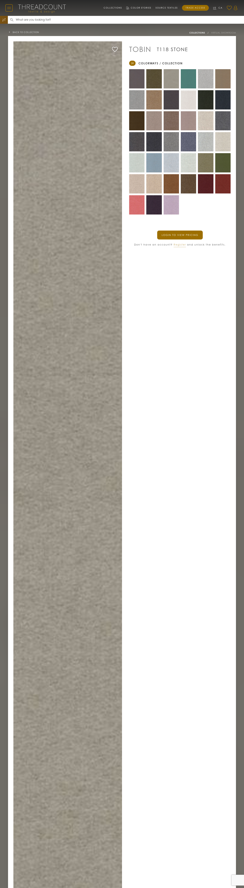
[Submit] (12, 20)
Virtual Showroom (223, 32)
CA (220, 7)
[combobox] (130, 20)
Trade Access (195, 7)
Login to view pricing (180, 234)
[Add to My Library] (114, 49)
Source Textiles (167, 7)
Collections (113, 7)
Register (180, 244)
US (214, 7)
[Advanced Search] (4, 20)
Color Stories (141, 7)
